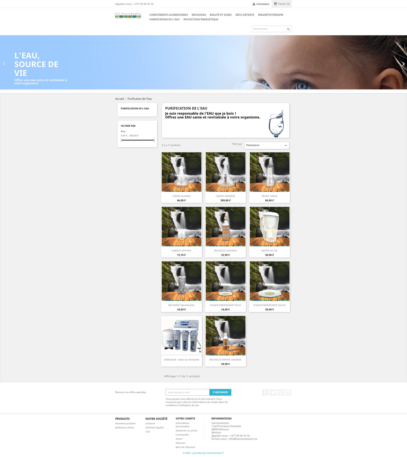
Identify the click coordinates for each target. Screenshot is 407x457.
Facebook (265, 392)
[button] (30, 62)
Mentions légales (154, 427)
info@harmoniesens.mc (243, 439)
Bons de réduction (185, 447)
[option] (203, 62)
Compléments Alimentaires (168, 15)
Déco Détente (244, 15)
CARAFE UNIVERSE (225, 195)
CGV (147, 431)
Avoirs (179, 438)
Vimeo (280, 392)
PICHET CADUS (269, 195)
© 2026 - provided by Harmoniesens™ (203, 452)
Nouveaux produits (125, 423)
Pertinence (267, 145)
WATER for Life (269, 250)
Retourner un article (186, 430)
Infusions (199, 15)
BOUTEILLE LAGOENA (225, 250)
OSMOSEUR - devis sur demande (181, 359)
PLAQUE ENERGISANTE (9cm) (225, 305)
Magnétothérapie (270, 15)
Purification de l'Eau (164, 19)
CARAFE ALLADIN (181, 195)
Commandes (182, 434)
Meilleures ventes (124, 427)
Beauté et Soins (221, 15)
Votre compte (185, 418)
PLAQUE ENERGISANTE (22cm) (269, 305)
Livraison (150, 423)
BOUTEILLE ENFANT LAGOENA (225, 359)
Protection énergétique (200, 19)
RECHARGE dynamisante (181, 305)
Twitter (273, 392)
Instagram (288, 392)
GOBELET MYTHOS (181, 250)
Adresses (180, 442)
